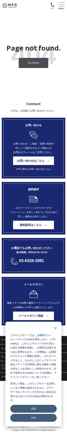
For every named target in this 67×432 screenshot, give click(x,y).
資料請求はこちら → (33, 224)
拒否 (33, 417)
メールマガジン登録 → (33, 315)
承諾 (33, 408)
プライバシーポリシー (49, 427)
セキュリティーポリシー (19, 427)
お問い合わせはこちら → (33, 160)
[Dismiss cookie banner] (55, 328)
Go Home (33, 62)
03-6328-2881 (31, 260)
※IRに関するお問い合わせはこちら (33, 169)
